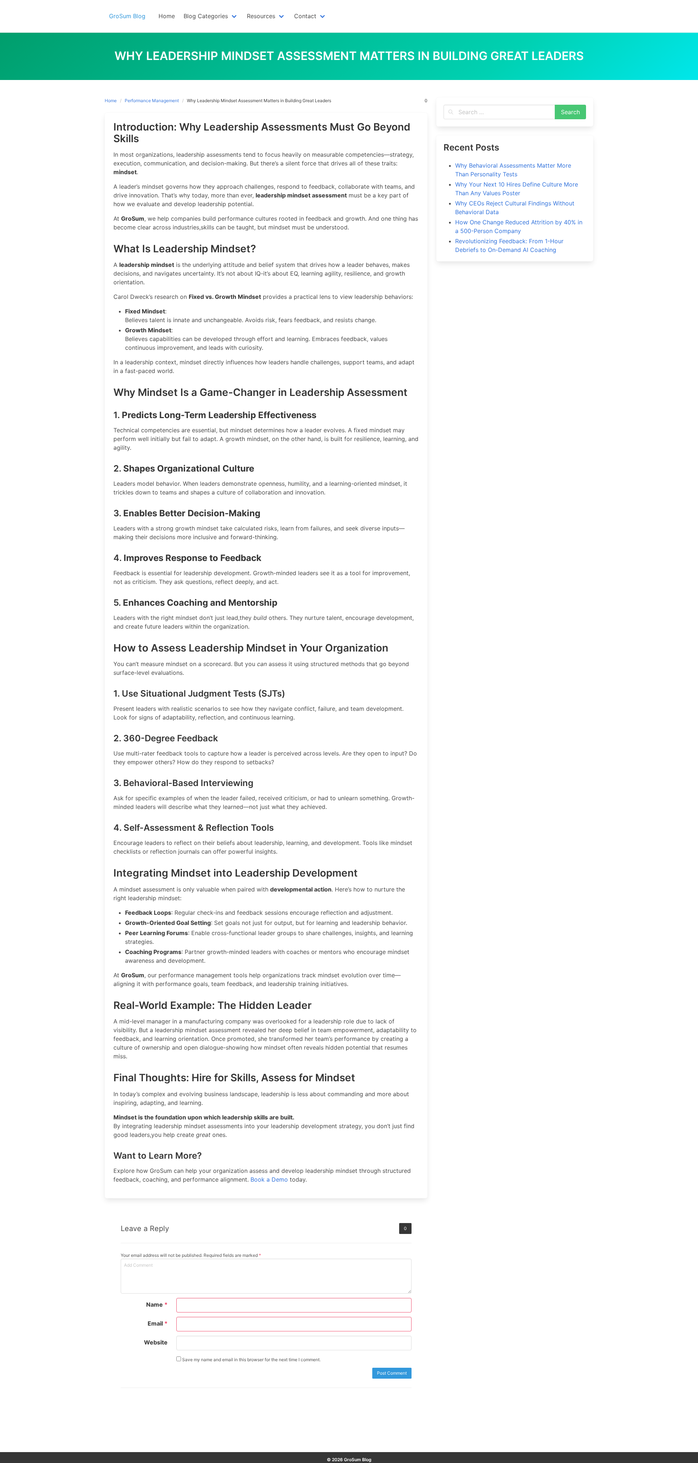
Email (158, 1323)
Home (111, 100)
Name (157, 1304)
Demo (279, 1179)
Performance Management (152, 100)
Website (156, 1342)
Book (258, 1179)
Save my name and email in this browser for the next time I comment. (251, 1359)
